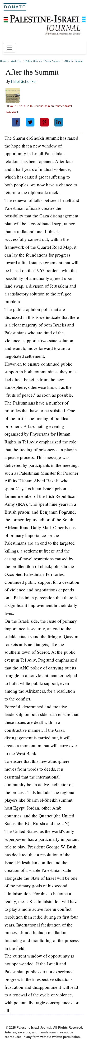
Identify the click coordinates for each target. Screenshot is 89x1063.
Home (3, 60)
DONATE (15, 7)
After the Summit (73, 60)
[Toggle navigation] (9, 48)
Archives (16, 60)
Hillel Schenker (24, 81)
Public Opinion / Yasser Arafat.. (42, 60)
